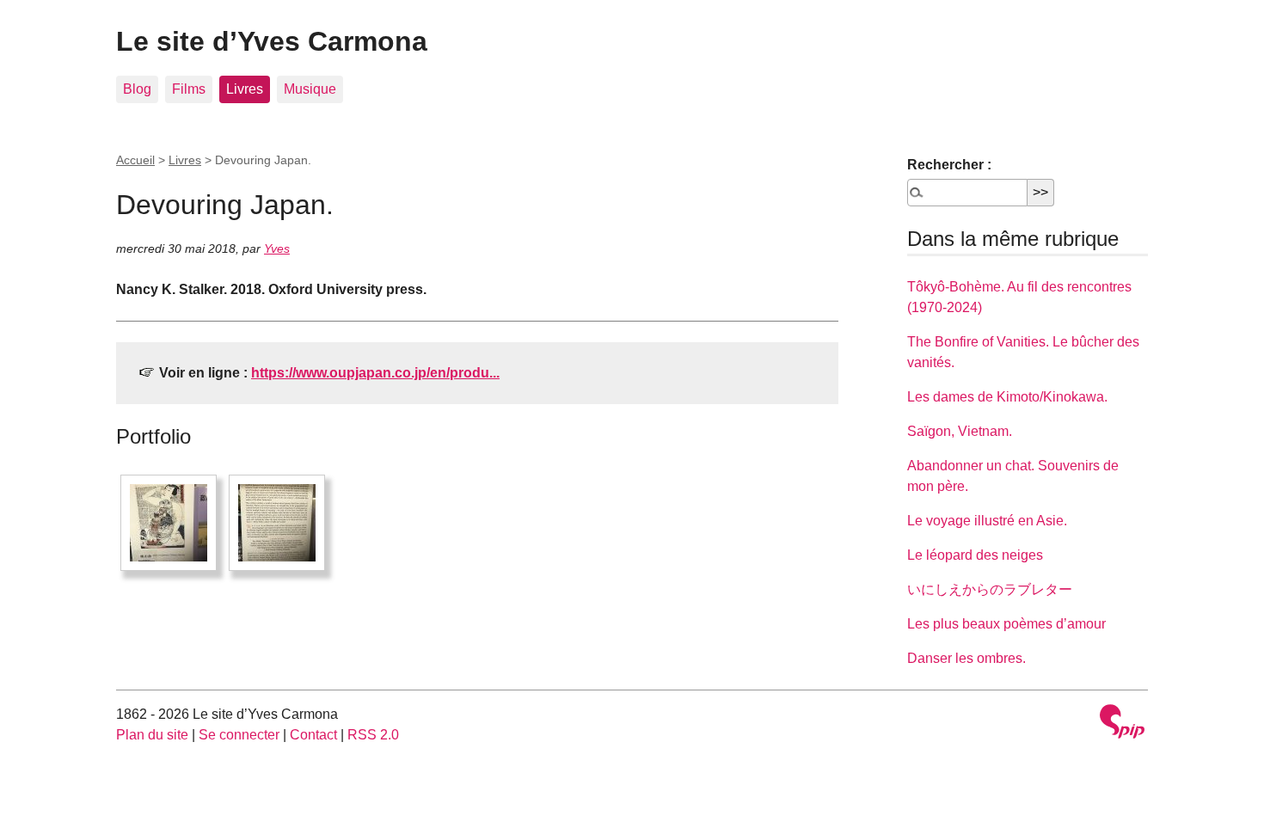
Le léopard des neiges (975, 555)
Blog (137, 89)
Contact (313, 734)
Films (189, 89)
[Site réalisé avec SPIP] (1122, 723)
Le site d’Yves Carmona (271, 41)
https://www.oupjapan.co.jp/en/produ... (375, 372)
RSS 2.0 (373, 734)
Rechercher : (949, 164)
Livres (244, 89)
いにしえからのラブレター (989, 589)
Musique (310, 89)
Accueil (135, 160)
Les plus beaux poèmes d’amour (1006, 623)
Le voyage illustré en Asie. (987, 520)
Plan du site (152, 734)
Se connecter (239, 734)
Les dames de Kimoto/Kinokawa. (1007, 397)
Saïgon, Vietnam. (959, 431)
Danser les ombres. (966, 658)
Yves (277, 248)
